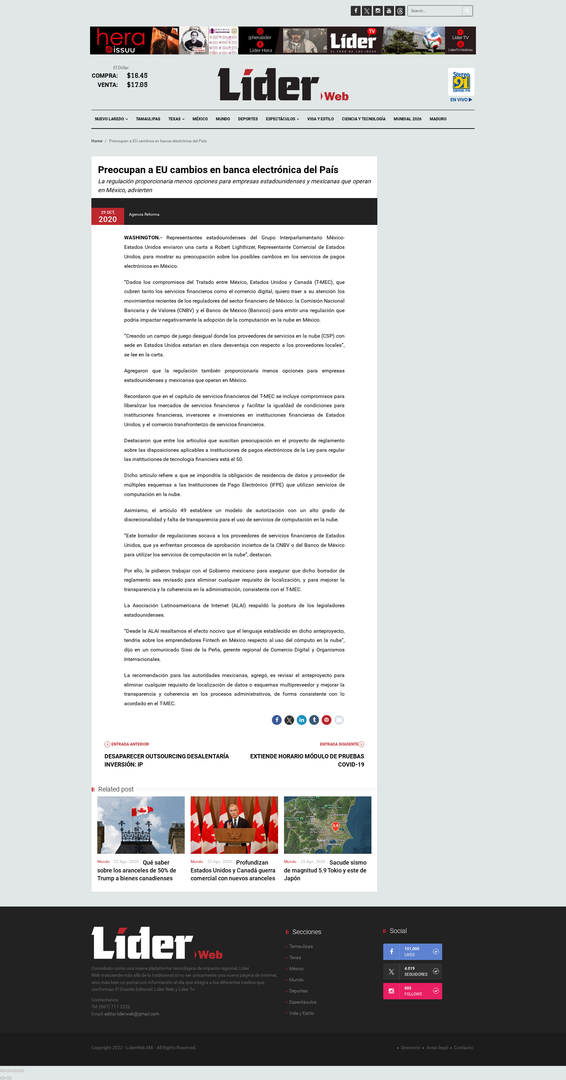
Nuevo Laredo (110, 119)
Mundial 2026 (408, 119)
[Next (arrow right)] (8, 1078)
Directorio (411, 1047)
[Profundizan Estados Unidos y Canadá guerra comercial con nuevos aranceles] (234, 824)
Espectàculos (302, 1002)
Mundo (223, 119)
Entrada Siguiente (339, 744)
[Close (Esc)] (2, 1071)
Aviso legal (437, 1047)
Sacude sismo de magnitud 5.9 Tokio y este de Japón (325, 870)
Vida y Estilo (320, 119)
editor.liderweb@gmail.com (131, 1013)
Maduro (438, 119)
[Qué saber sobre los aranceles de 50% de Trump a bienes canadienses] (141, 824)
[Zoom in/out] (21, 1071)
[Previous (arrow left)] (2, 1078)
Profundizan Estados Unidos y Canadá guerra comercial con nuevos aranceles (233, 870)
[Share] (8, 1071)
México (200, 119)
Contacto (463, 1047)
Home (96, 141)
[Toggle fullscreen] (15, 1071)
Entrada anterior (129, 744)
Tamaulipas (148, 119)
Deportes (248, 119)
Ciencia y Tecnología (364, 119)
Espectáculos (281, 119)
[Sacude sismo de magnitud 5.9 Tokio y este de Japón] (327, 824)
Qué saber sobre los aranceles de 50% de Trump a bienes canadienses (136, 870)
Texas (174, 119)
